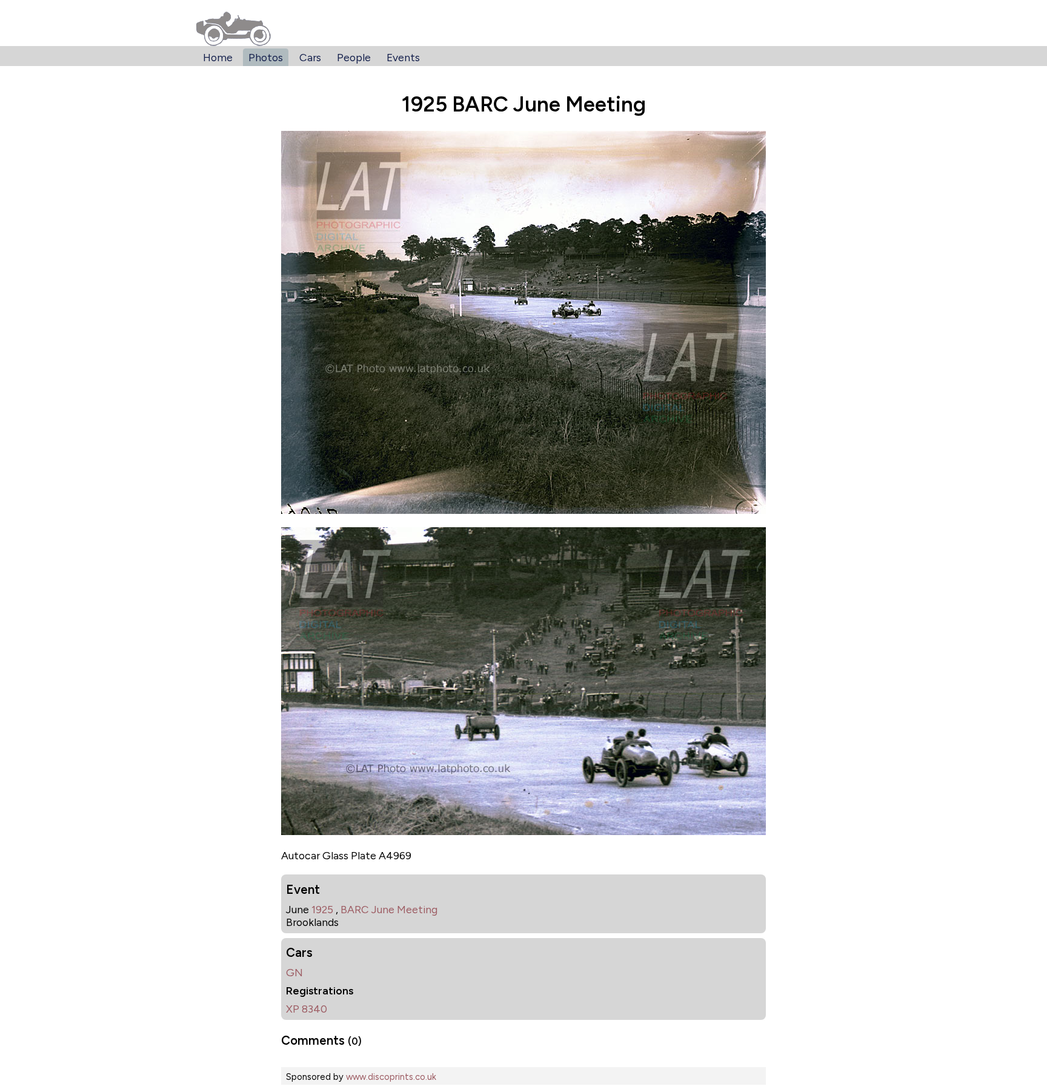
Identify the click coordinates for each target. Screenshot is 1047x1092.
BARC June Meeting (389, 909)
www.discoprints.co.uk (391, 1076)
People (354, 57)
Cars (310, 57)
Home (218, 57)
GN (294, 972)
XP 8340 (306, 1008)
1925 (322, 909)
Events (403, 57)
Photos (265, 57)
